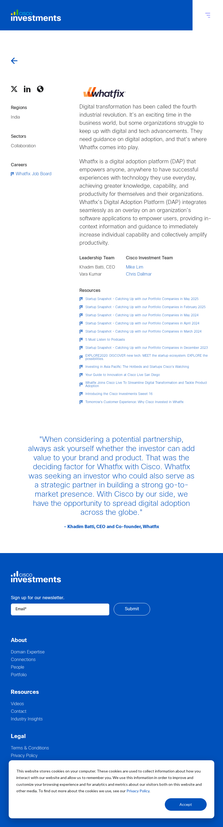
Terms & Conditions (30, 748)
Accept (185, 804)
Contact (18, 712)
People (17, 667)
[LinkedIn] (27, 89)
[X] (14, 89)
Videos (17, 704)
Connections (23, 660)
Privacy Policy (137, 790)
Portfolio (19, 675)
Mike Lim (134, 267)
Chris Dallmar (138, 274)
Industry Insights (27, 719)
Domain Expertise (28, 652)
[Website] (40, 89)
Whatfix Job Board (33, 174)
